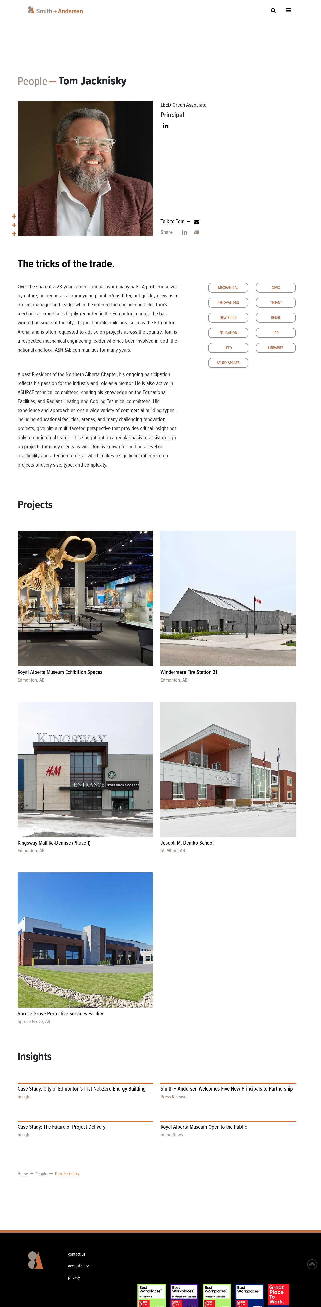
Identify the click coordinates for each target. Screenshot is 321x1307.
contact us (76, 1254)
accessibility (78, 1266)
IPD (276, 333)
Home (23, 1174)
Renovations (228, 302)
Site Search (273, 10)
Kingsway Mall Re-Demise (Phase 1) (54, 843)
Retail (276, 317)
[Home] (56, 9)
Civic (276, 287)
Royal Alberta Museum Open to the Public (203, 1127)
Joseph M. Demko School (187, 843)
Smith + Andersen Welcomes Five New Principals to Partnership (226, 1089)
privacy (74, 1278)
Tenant (276, 302)
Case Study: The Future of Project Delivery (61, 1127)
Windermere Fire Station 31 (188, 672)
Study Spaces (228, 363)
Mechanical (228, 287)
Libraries (276, 348)
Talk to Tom (172, 221)
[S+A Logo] (39, 1263)
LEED (228, 348)
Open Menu (288, 10)
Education (228, 333)
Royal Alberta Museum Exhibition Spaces (60, 672)
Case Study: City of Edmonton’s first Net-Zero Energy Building (82, 1089)
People (33, 81)
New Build (228, 317)
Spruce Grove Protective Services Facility (60, 1014)
